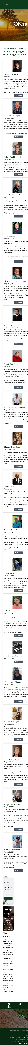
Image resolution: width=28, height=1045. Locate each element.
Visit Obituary (18, 95)
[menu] (23, 2)
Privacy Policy (20, 1043)
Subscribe (8, 898)
